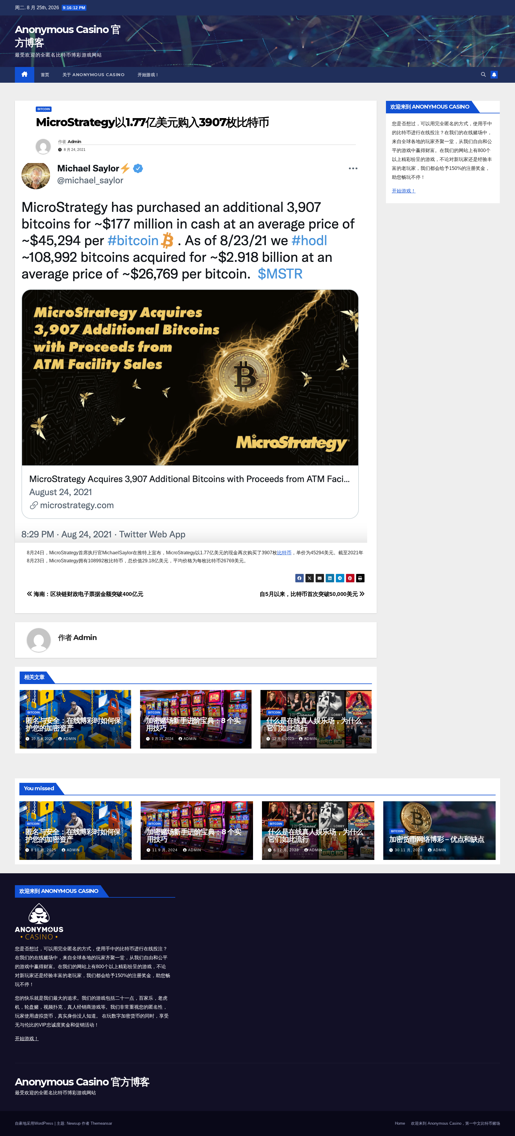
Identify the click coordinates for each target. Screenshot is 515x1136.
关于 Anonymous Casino (94, 74)
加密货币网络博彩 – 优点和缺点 (436, 839)
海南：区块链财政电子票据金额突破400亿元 (87, 594)
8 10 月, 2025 (44, 850)
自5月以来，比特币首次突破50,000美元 (309, 594)
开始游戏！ (148, 74)
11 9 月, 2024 (165, 850)
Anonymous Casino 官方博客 (82, 1082)
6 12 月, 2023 (287, 850)
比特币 (284, 552)
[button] (483, 74)
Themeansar (101, 1123)
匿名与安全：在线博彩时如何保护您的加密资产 (73, 724)
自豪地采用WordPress (35, 1123)
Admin (74, 141)
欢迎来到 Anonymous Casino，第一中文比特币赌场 (455, 1123)
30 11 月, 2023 (409, 850)
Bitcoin (44, 109)
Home (400, 1123)
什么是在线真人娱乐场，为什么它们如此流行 (314, 724)
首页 (45, 74)
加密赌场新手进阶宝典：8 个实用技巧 (193, 724)
